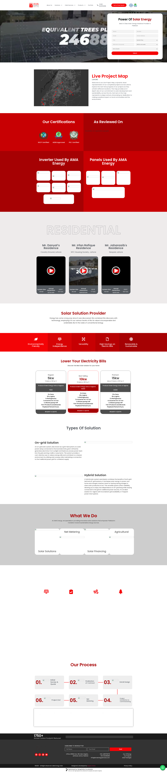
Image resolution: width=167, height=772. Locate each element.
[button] (51, 271)
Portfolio (90, 5)
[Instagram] (39, 754)
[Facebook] (36, 754)
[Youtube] (46, 754)
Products (80, 5)
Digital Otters (92, 766)
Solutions (57, 5)
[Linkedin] (43, 754)
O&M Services (69, 5)
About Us (49, 5)
